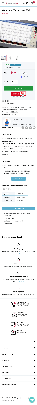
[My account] (24, 3)
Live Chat (14, 124)
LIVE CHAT (20, 322)
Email (29, 124)
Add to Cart (18, 88)
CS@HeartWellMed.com (8, 400)
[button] (32, 400)
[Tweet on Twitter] (30, 127)
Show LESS (18, 179)
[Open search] (20, 3)
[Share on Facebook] (23, 127)
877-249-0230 (21, 302)
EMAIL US (21, 312)
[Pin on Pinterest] (26, 127)
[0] (32, 3)
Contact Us (20, 281)
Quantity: (7, 82)
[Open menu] (3, 3)
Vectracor (5, 13)
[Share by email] (34, 127)
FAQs (20, 254)
